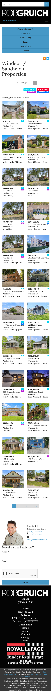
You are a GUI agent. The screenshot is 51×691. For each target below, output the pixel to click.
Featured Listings (25, 29)
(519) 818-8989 (9, 20)
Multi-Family (25, 37)
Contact (25, 634)
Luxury (25, 50)
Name (5, 552)
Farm (25, 42)
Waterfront (25, 46)
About (25, 631)
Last (36, 506)
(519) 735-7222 (36, 534)
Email (5, 561)
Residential (25, 33)
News (25, 640)
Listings (25, 637)
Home (25, 627)
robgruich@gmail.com (37, 539)
